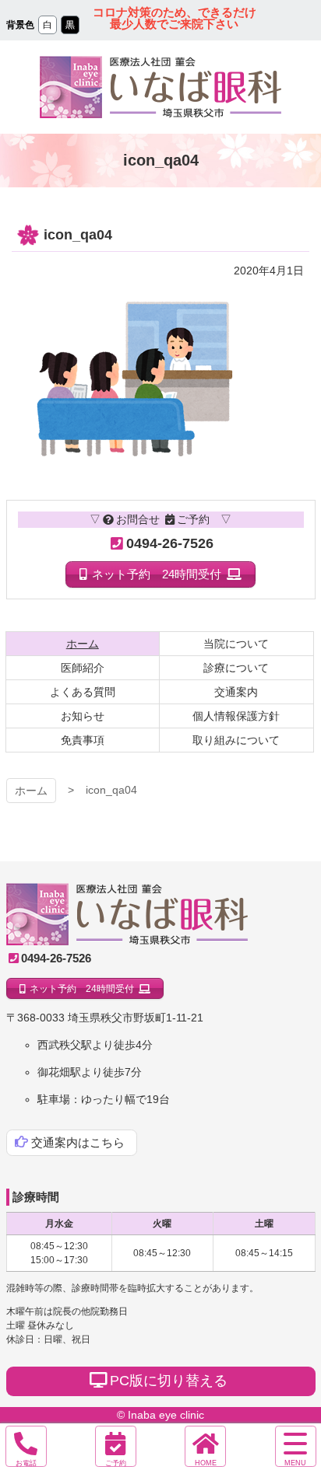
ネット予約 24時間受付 (156, 574)
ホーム (31, 790)
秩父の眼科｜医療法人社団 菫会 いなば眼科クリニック (160, 87)
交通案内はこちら (78, 1142)
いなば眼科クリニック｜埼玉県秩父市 (127, 914)
